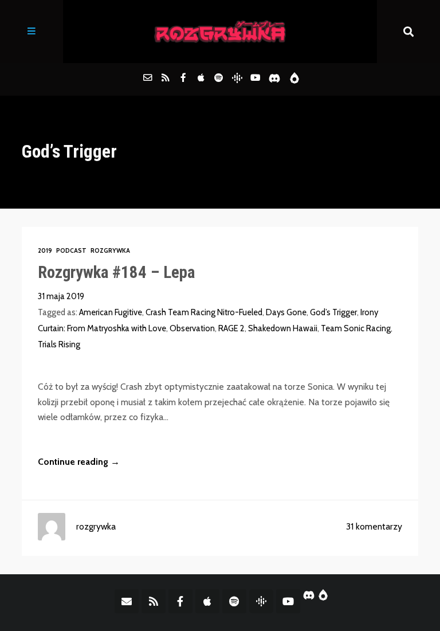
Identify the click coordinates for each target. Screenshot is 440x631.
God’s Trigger (333, 312)
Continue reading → (79, 461)
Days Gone (286, 312)
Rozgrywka (110, 250)
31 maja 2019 (61, 296)
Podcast (71, 250)
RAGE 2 (231, 328)
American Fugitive (110, 312)
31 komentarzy (374, 526)
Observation (192, 328)
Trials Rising (59, 344)
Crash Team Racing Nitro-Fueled (204, 312)
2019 (45, 250)
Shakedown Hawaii (282, 328)
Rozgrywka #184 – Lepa (116, 272)
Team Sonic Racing (356, 328)
